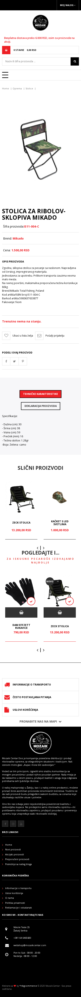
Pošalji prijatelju (54, 335)
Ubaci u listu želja (22, 335)
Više (76, 820)
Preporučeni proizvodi (17, 859)
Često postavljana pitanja (32, 697)
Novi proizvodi (13, 849)
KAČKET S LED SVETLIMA (60, 523)
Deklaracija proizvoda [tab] (41, 406)
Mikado (18, 238)
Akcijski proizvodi (14, 854)
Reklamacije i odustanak (18, 907)
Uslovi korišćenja (25, 710)
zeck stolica (21, 522)
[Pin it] (23, 361)
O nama (9, 897)
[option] (21, 510)
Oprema (17, 88)
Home (5, 88)
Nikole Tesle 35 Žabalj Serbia (22, 929)
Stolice (29, 88)
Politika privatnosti (15, 902)
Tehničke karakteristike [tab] (40, 394)
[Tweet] (14, 361)
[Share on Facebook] (6, 361)
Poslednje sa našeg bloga (18, 864)
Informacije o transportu (32, 684)
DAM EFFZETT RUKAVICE (21, 626)
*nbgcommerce (28, 985)
